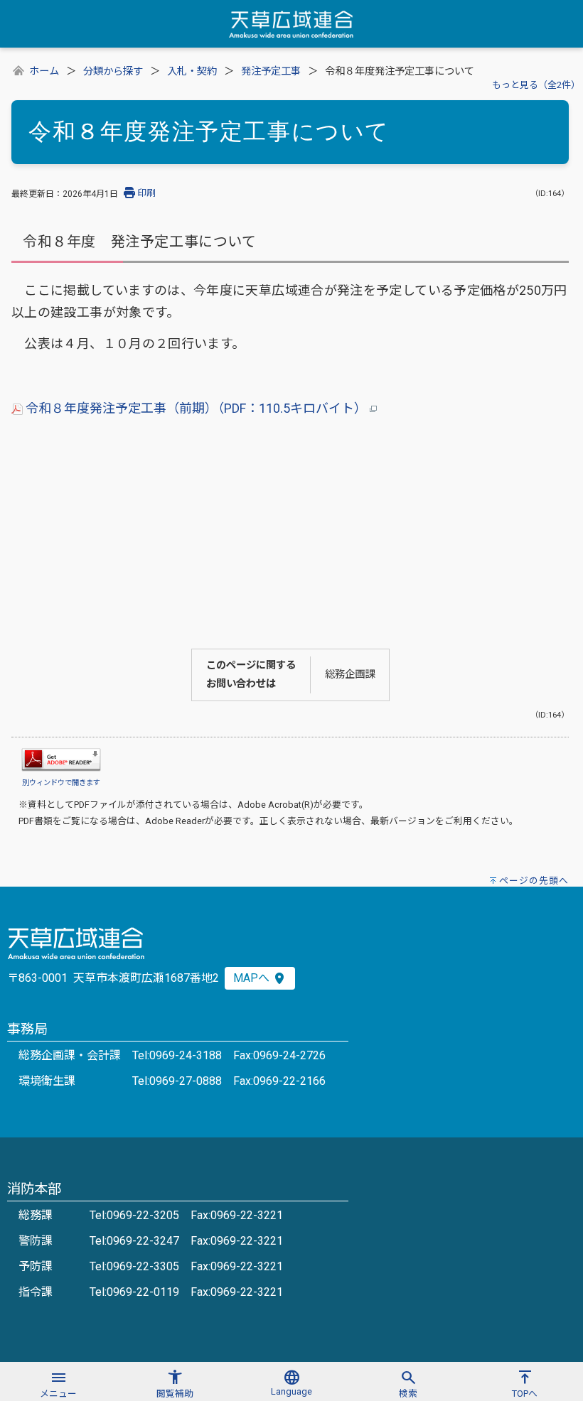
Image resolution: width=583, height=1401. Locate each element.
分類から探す (113, 71)
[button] (58, 1382)
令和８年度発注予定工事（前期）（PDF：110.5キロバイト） (196, 408)
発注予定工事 (271, 71)
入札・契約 (192, 71)
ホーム (44, 71)
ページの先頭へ (534, 880)
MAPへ (252, 978)
